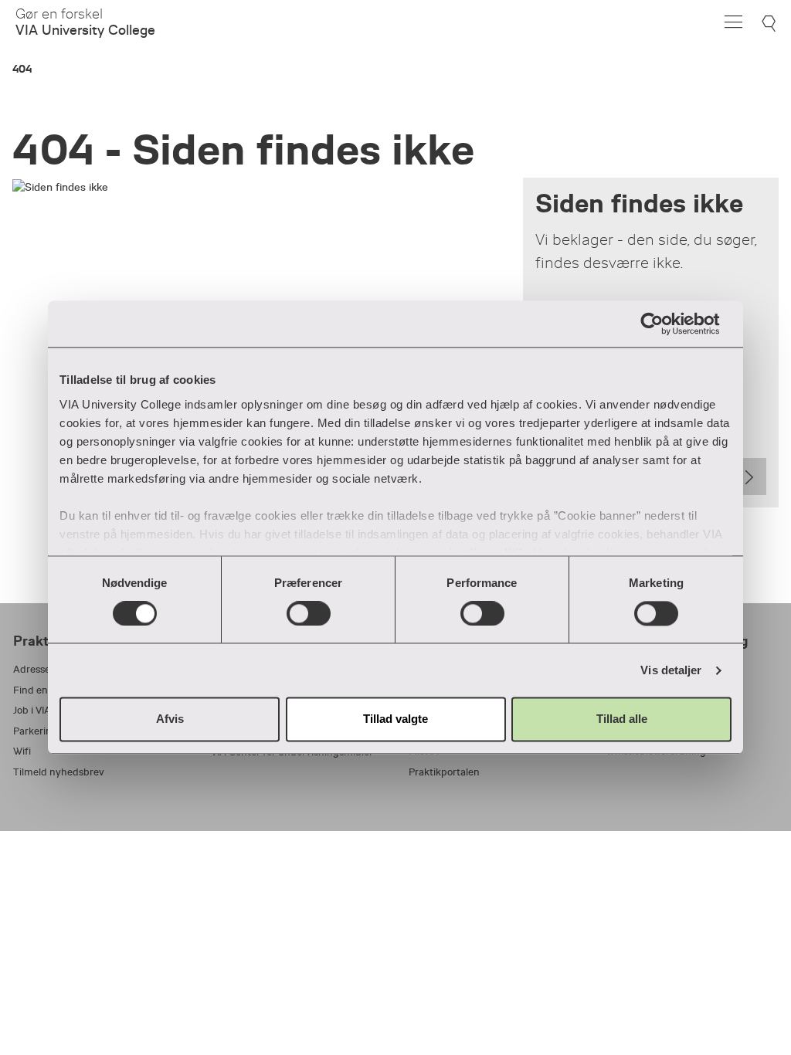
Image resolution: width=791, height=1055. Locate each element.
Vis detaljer (670, 670)
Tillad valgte (395, 719)
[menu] (733, 22)
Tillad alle (621, 719)
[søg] (770, 23)
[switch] (309, 613)
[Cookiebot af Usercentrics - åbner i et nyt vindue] (664, 323)
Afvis (170, 719)
